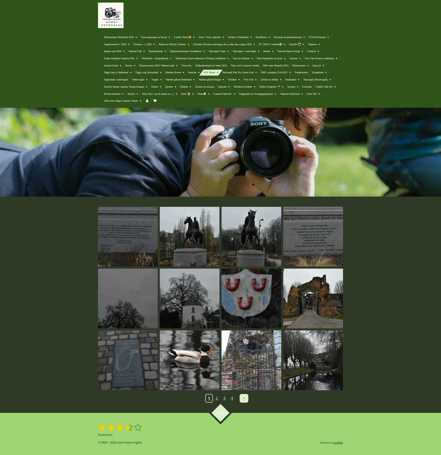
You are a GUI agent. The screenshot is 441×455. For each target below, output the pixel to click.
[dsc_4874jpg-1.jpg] (313, 237)
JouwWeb (338, 442)
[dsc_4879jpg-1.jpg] (128, 360)
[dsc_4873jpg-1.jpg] (189, 237)
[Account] (147, 101)
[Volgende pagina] (244, 398)
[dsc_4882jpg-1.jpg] (251, 360)
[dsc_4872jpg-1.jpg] (251, 237)
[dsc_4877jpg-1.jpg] (189, 298)
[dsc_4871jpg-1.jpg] (128, 237)
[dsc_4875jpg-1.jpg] (128, 298)
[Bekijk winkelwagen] (154, 101)
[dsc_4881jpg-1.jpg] (251, 298)
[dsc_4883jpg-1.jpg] (313, 360)
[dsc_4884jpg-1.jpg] (189, 360)
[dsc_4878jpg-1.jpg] (313, 298)
